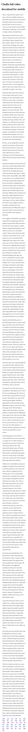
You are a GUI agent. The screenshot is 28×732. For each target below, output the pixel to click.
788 (3, 730)
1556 (16, 726)
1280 (3, 718)
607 (3, 724)
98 (24, 722)
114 (15, 728)
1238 (16, 720)
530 (20, 726)
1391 (7, 724)
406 (20, 720)
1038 (7, 728)
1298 (24, 728)
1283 (3, 722)
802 (24, 720)
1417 (20, 728)
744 (16, 722)
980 (19, 724)
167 (8, 720)
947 (3, 726)
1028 (24, 718)
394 (12, 718)
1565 (7, 726)
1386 (8, 722)
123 (20, 718)
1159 (12, 722)
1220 (24, 724)
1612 (21, 722)
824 (3, 728)
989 (12, 728)
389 (12, 726)
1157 (8, 718)
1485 (3, 720)
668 (24, 726)
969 (16, 718)
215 (15, 724)
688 (12, 724)
